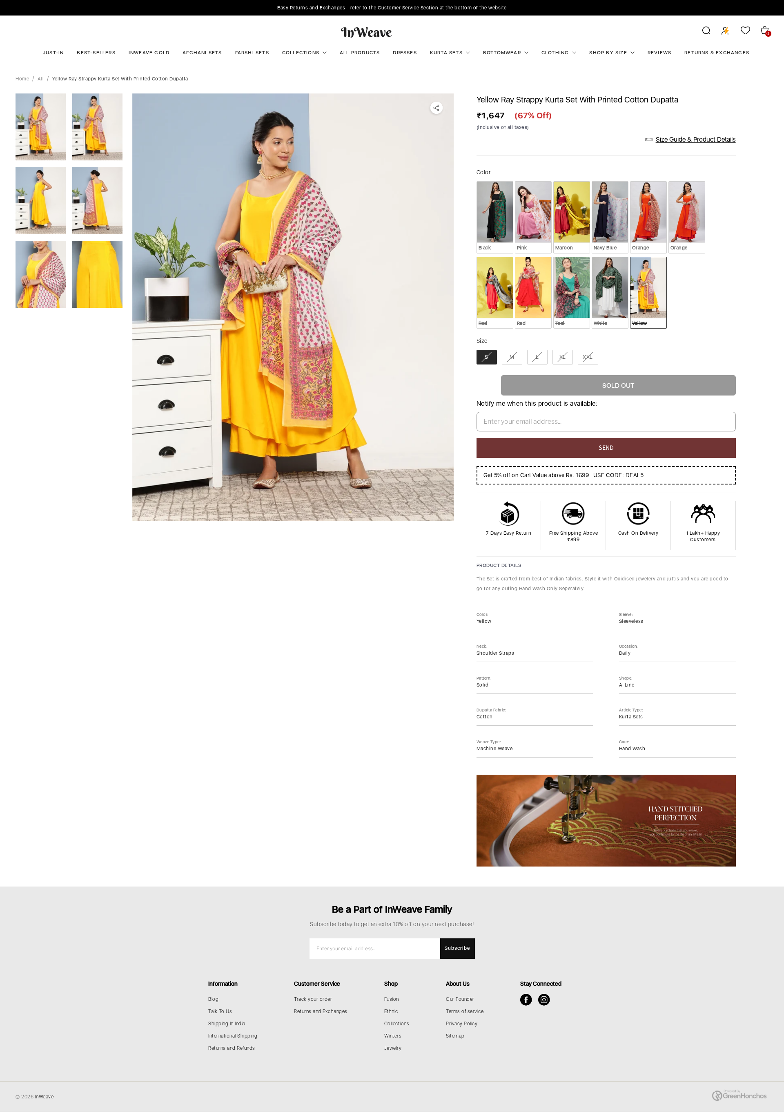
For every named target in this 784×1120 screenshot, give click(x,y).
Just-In (53, 53)
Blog (213, 999)
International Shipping (232, 1036)
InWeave (44, 1097)
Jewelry (393, 1048)
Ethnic (391, 1011)
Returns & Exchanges (716, 53)
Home (22, 79)
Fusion (391, 999)
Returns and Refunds (231, 1048)
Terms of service (464, 1011)
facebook (526, 1000)
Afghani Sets (202, 53)
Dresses (404, 53)
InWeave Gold (149, 53)
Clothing (555, 53)
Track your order (313, 999)
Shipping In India (226, 1024)
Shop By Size (608, 53)
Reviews (659, 53)
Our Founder (460, 999)
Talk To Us (220, 1011)
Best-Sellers (96, 53)
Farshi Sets (252, 53)
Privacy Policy (461, 1024)
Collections (300, 53)
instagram (544, 1000)
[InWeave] (366, 32)
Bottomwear (502, 53)
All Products (360, 53)
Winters (393, 1036)
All (41, 79)
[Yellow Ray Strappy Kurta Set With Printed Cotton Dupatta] (292, 307)
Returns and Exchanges (320, 1011)
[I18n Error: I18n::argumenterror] (41, 126)
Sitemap (455, 1036)
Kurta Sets (446, 53)
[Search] (701, 32)
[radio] (495, 217)
